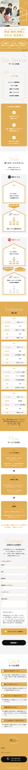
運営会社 (3, 748)
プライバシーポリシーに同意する (15, 631)
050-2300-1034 (15, 759)
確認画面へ (14, 643)
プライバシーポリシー (6, 753)
